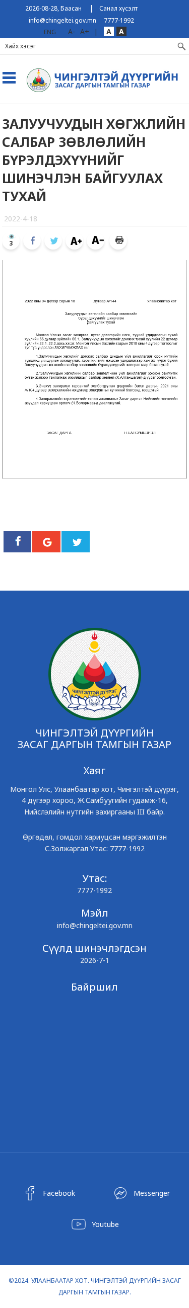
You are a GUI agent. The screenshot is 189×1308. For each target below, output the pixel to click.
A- (71, 31)
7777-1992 (119, 20)
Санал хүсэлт (118, 8)
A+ (84, 31)
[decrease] (95, 241)
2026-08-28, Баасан (53, 8)
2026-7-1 (94, 960)
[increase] (74, 241)
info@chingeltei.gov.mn (62, 20)
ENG (50, 32)
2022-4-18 (20, 218)
